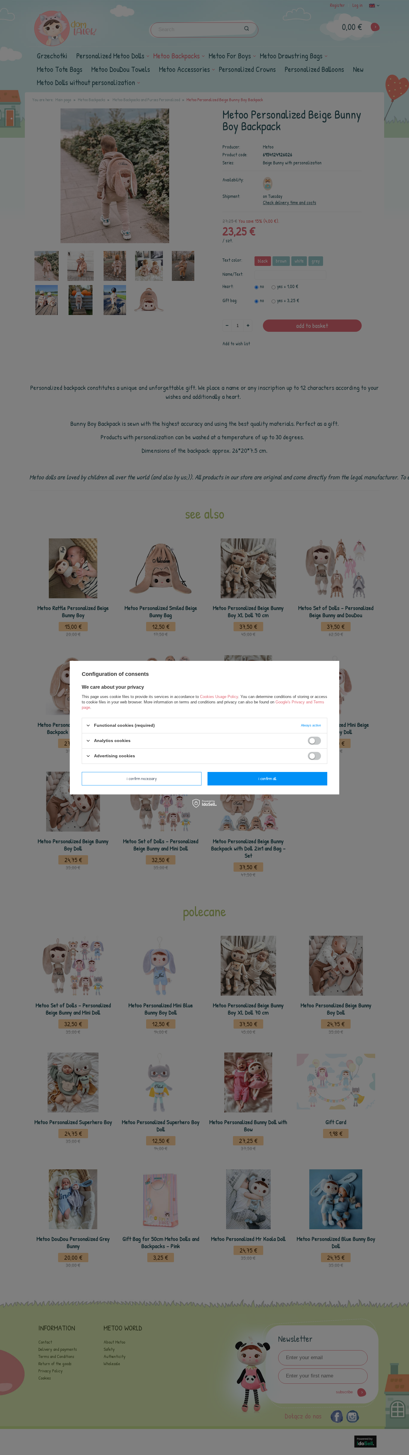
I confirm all (267, 778)
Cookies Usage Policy (219, 696)
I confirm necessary (142, 778)
